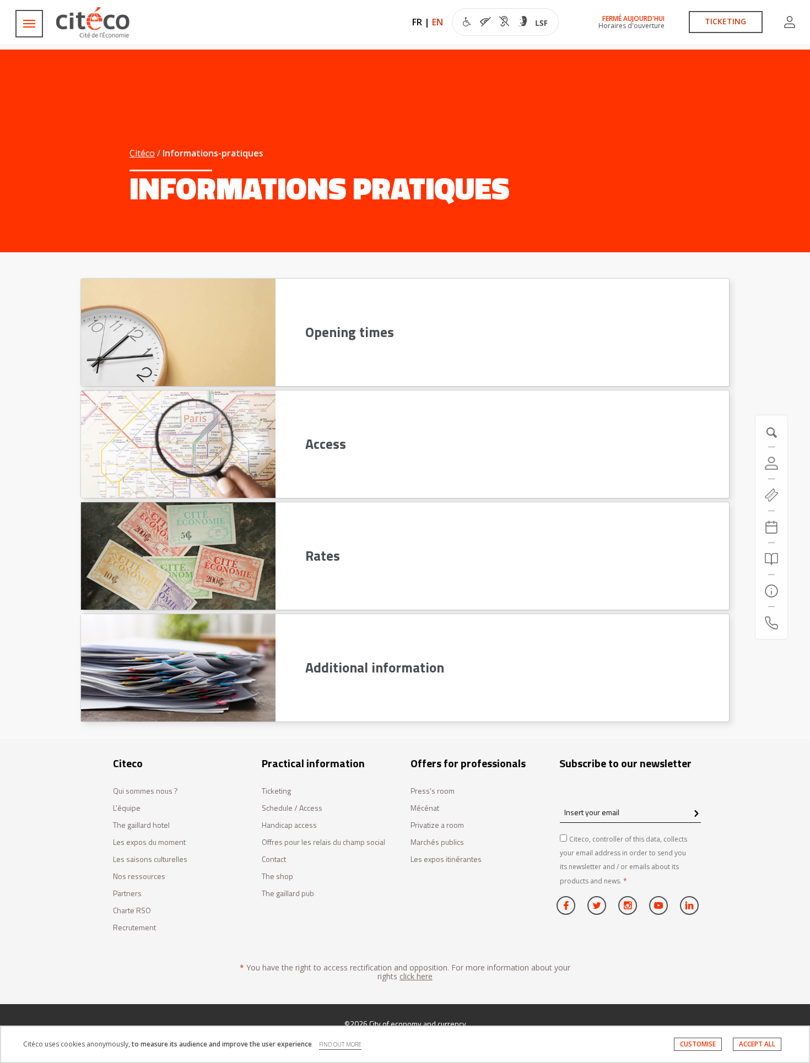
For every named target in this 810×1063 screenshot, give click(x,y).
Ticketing (276, 791)
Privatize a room (437, 825)
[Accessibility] (505, 23)
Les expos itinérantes (446, 859)
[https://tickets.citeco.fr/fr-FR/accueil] (771, 495)
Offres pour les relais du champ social (323, 842)
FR (417, 22)
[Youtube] (658, 905)
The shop (277, 876)
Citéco (142, 153)
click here (416, 976)
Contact (274, 859)
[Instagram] (627, 905)
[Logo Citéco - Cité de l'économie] (94, 22)
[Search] (771, 559)
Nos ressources (139, 876)
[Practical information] (771, 591)
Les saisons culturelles (150, 859)
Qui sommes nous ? (145, 791)
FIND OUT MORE (340, 1044)
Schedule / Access (292, 808)
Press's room (433, 791)
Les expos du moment (149, 842)
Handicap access (289, 825)
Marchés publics (437, 842)
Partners (127, 893)
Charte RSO (132, 910)
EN (437, 22)
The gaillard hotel (141, 825)
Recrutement (134, 928)
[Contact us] (771, 623)
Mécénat (425, 808)
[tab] (405, 332)
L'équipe (127, 808)
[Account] (789, 22)
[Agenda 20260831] (771, 527)
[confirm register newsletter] (696, 814)
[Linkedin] (689, 905)
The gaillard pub (288, 893)
